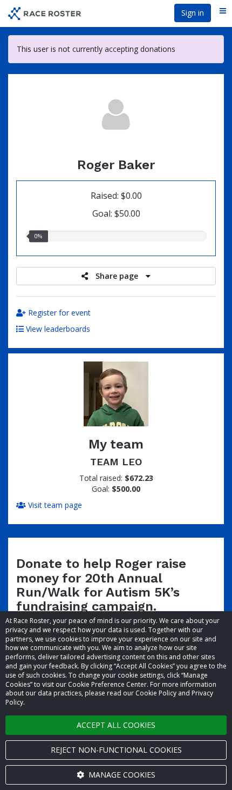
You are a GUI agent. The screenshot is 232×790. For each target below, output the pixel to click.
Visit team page (54, 505)
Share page (116, 276)
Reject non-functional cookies (116, 750)
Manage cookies (120, 774)
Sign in (192, 13)
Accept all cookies (116, 725)
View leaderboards (57, 329)
